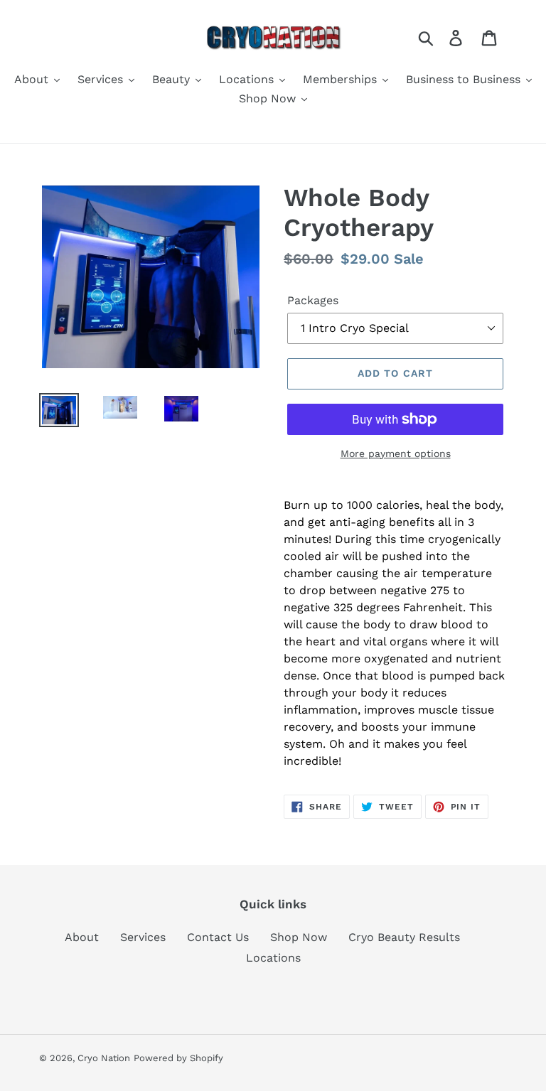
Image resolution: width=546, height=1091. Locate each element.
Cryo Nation (103, 1058)
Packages (312, 300)
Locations (273, 957)
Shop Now (298, 937)
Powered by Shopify (178, 1058)
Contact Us (218, 937)
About (82, 937)
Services (143, 937)
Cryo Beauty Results (404, 937)
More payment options (396, 453)
